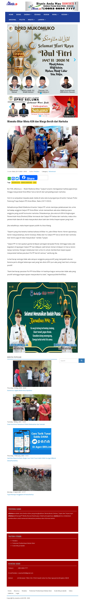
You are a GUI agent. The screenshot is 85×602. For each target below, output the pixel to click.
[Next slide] (74, 60)
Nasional (12, 20)
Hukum (46, 14)
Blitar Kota (16, 182)
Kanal (54, 14)
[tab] (39, 93)
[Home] (13, 3)
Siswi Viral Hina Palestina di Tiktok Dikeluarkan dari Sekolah (26, 424)
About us (16, 591)
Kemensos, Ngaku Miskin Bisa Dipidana (19, 390)
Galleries (10, 593)
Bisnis (18, 14)
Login (17, 593)
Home (11, 14)
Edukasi (37, 14)
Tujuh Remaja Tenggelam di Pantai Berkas (20, 494)
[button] (29, 6)
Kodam (64, 14)
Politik (22, 20)
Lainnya (41, 20)
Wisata (31, 20)
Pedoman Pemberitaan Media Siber (23, 543)
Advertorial (52, 171)
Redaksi (36, 171)
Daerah (27, 14)
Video (70, 591)
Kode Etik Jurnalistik (18, 546)
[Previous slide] (10, 60)
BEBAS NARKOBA (26, 182)
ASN (34, 182)
